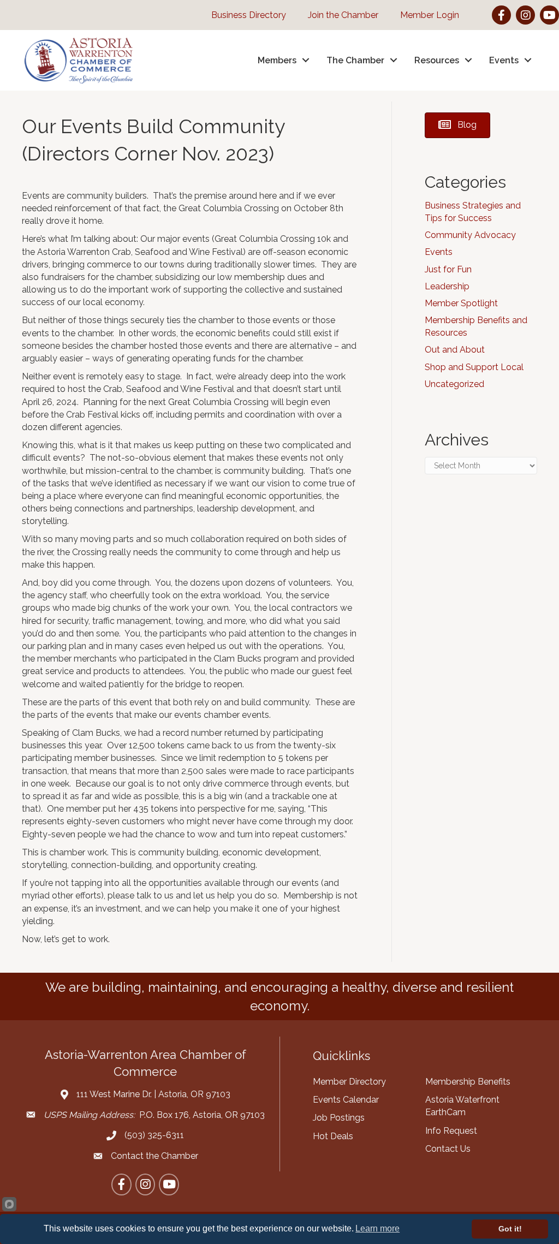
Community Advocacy (470, 235)
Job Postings (339, 1117)
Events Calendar (346, 1099)
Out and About (455, 349)
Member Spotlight (461, 303)
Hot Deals (333, 1136)
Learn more (377, 1228)
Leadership (447, 286)
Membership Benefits (467, 1081)
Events (439, 252)
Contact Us (448, 1149)
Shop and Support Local (474, 367)
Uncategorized (454, 384)
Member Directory (349, 1081)
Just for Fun (448, 269)
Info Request (451, 1131)
